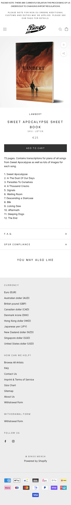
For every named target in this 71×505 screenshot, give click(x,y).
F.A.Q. (8, 234)
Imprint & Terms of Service (19, 379)
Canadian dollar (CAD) (16, 309)
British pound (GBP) (15, 303)
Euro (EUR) (10, 292)
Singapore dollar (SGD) (17, 337)
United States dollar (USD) (19, 343)
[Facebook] (5, 441)
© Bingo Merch (35, 456)
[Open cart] (66, 29)
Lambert (35, 114)
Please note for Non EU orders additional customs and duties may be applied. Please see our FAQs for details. (35, 15)
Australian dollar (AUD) (16, 297)
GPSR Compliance (17, 244)
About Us (9, 396)
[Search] (60, 29)
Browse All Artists (13, 362)
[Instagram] (13, 441)
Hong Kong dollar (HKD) (17, 320)
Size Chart (10, 385)
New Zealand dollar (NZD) (19, 332)
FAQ (6, 368)
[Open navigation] (5, 29)
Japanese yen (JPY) (15, 326)
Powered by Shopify (35, 460)
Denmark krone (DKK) (16, 315)
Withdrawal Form (13, 402)
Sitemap (8, 390)
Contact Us (10, 373)
